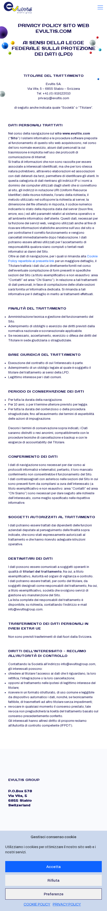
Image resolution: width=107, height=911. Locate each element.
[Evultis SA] (18, 7)
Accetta (53, 867)
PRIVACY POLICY (67, 904)
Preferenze (53, 894)
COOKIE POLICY (37, 904)
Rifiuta (53, 880)
